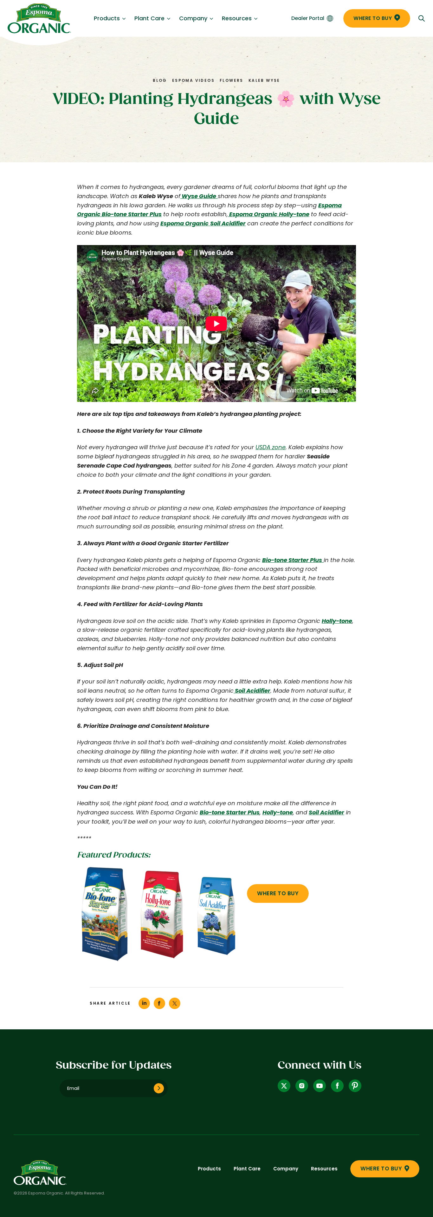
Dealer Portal (307, 18)
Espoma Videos (193, 80)
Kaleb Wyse (264, 80)
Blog (160, 80)
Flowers (231, 80)
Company (193, 18)
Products (107, 18)
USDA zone (270, 447)
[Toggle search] (421, 18)
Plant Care (149, 18)
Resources (237, 18)
